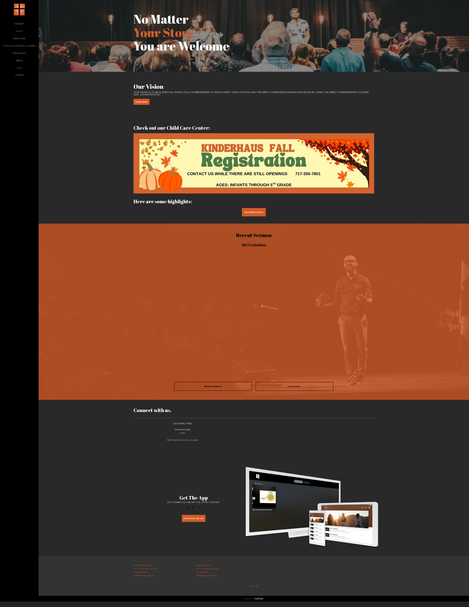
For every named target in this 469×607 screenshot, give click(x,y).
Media (19, 61)
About (19, 31)
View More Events (253, 212)
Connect (19, 24)
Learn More (141, 102)
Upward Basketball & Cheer (19, 46)
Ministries (19, 39)
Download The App (194, 518)
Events (19, 75)
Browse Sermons (213, 386)
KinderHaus (19, 53)
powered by (253, 599)
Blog (19, 68)
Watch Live (294, 386)
